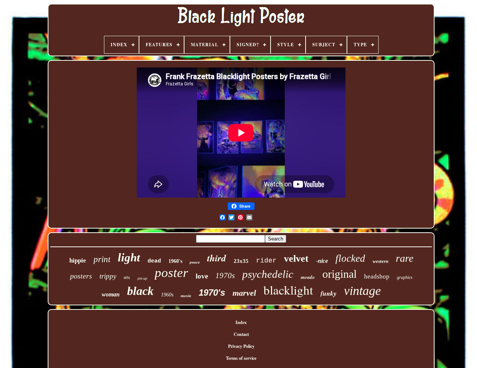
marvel (244, 293)
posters (81, 276)
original (339, 274)
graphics (405, 277)
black (140, 291)
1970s (225, 275)
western (380, 261)
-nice (322, 261)
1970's (212, 292)
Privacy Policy (241, 346)
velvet (296, 258)
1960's (175, 261)
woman (111, 294)
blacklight (288, 289)
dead (154, 261)
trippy (107, 276)
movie (186, 295)
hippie (77, 260)
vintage (362, 291)
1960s (167, 295)
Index (241, 322)
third (216, 257)
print (102, 259)
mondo (308, 277)
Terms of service (241, 358)
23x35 (241, 261)
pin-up (142, 278)
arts (127, 277)
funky (328, 293)
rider (266, 260)
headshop (376, 276)
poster (171, 272)
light (129, 257)
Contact (241, 334)
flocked (350, 258)
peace (195, 262)
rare (404, 258)
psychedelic (267, 274)
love (202, 276)
